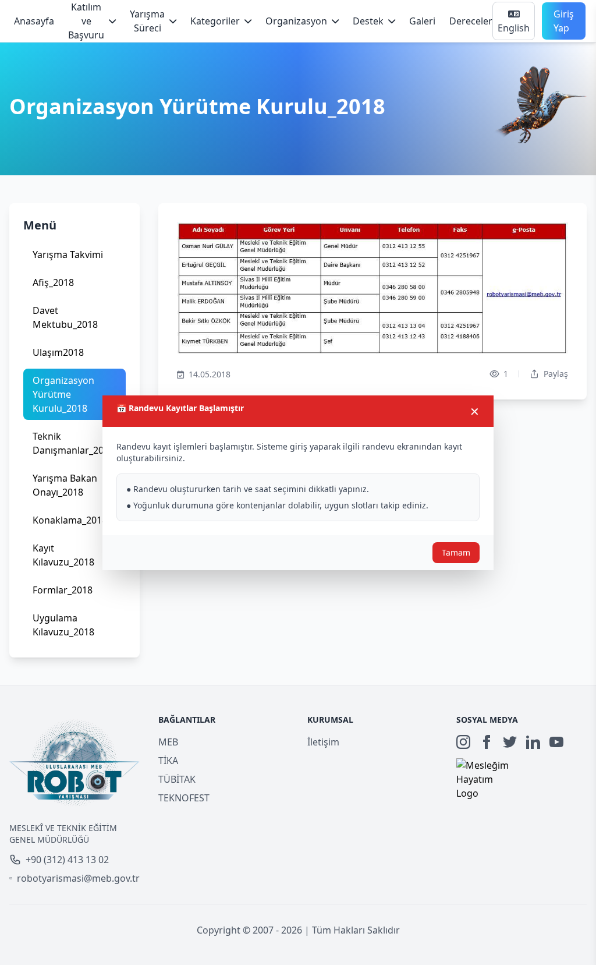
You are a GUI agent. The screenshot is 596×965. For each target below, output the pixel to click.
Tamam (456, 552)
